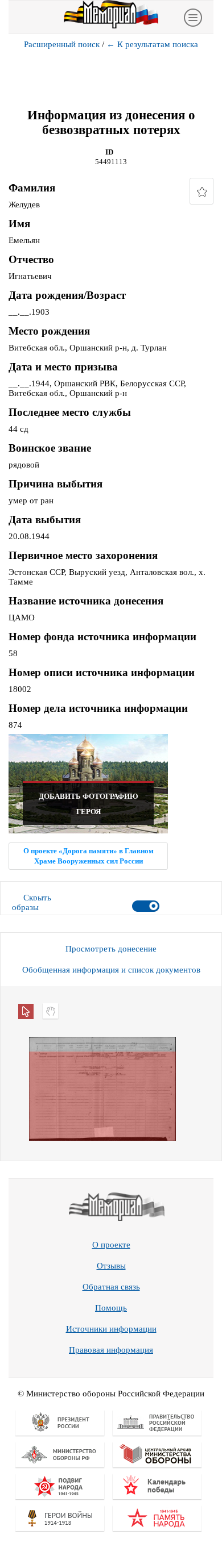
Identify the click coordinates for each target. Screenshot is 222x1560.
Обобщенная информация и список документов (111, 969)
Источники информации (111, 1328)
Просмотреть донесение (111, 948)
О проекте (111, 1244)
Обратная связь (111, 1286)
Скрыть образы (31, 902)
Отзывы (111, 1265)
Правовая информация (111, 1349)
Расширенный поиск (62, 44)
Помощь (111, 1307)
